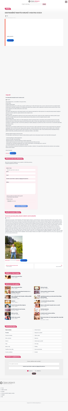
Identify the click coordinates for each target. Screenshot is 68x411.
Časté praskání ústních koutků (47, 291)
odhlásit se (38, 370)
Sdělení (7, 182)
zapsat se (30, 370)
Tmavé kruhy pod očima (16, 276)
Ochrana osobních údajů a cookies (7, 393)
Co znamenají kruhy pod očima (47, 301)
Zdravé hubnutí (37, 329)
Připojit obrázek (10, 199)
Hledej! (44, 4)
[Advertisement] (34, 26)
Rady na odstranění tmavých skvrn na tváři (50, 305)
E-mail (7, 175)
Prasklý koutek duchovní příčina (48, 313)
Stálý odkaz (7, 153)
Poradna (7, 332)
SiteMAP (3, 394)
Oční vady (36, 343)
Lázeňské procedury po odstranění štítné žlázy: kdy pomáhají (51, 297)
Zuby (6, 343)
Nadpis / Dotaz (8, 168)
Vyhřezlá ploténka (45, 309)
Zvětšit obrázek (7, 260)
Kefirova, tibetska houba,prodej (12, 265)
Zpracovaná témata (38, 349)
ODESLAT (34, 373)
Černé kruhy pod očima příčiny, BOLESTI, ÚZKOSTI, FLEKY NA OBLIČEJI (20, 215)
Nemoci (6, 341)
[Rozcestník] (66, 2)
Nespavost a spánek (38, 332)
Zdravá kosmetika (8, 335)
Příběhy (36, 346)
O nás (2, 388)
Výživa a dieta (37, 335)
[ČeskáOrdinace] (34, 2)
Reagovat (13, 153)
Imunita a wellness (8, 352)
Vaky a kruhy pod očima (16, 287)
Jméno (7, 171)
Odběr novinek (4, 389)
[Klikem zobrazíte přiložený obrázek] (14, 258)
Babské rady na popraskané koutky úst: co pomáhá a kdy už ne (20, 292)
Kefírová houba (44, 287)
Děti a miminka (8, 338)
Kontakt (36, 352)
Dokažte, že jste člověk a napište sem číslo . (17, 178)
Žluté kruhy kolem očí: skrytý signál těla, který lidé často (52, 318)
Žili (61, 265)
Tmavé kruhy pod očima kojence (18, 305)
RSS (2, 396)
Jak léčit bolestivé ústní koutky (18, 309)
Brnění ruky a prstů (15, 317)
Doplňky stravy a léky (9, 349)
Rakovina (36, 338)
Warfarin (13, 301)
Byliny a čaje (7, 346)
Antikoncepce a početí (39, 341)
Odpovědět (10, 40)
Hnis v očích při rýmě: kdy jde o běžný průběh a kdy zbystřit (21, 297)
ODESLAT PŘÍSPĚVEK (21, 206)
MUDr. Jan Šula (14, 313)
